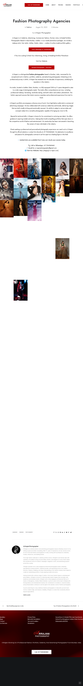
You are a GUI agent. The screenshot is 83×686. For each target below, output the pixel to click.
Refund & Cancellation (34, 619)
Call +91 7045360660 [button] (41, 652)
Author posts (26, 595)
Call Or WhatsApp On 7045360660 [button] (41, 49)
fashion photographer (37, 74)
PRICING (60, 5)
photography (29, 532)
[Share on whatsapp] (64, 532)
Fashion (29, 27)
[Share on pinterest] (60, 532)
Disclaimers (31, 623)
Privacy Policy (31, 617)
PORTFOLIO (76, 5)
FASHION (68, 5)
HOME (47, 5)
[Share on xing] (69, 532)
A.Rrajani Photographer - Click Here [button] (41, 67)
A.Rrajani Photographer (43, 33)
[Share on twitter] (56, 532)
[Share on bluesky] (67, 532)
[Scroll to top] (80, 683)
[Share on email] (71, 532)
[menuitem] (34, 5)
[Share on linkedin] (62, 532)
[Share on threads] (58, 532)
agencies (15, 532)
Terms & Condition (33, 621)
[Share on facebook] (54, 532)
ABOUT (54, 5)
